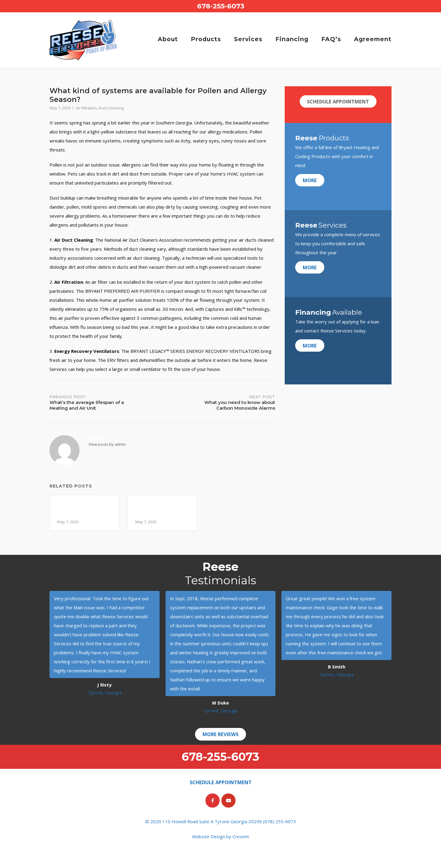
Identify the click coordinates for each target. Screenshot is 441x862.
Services (248, 39)
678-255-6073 (220, 6)
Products (206, 39)
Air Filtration (86, 108)
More (310, 180)
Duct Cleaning (111, 108)
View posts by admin (107, 444)
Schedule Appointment (338, 101)
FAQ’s (331, 39)
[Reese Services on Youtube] (228, 800)
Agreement (373, 39)
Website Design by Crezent (220, 836)
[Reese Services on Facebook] (213, 800)
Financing (291, 39)
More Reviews (220, 734)
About (168, 39)
